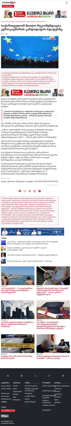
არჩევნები (28, 393)
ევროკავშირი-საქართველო (25, 21)
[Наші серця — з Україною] (8, 2)
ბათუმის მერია (30, 396)
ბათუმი (15, 386)
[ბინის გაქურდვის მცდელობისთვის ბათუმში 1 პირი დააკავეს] (53, 343)
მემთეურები (46, 410)
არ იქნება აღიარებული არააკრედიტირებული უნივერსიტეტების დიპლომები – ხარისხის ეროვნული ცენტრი (51, 325)
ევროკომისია (41, 21)
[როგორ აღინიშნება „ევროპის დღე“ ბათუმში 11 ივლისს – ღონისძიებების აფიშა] (3, 249)
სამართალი (5, 393)
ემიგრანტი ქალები (49, 391)
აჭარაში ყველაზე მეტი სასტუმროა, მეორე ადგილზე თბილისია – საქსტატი (17, 324)
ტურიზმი (57, 402)
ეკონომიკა (58, 394)
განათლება (5, 396)
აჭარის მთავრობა (31, 386)
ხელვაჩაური (17, 391)
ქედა (14, 397)
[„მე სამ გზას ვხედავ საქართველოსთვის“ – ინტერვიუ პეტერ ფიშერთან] (3, 255)
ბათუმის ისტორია (48, 405)
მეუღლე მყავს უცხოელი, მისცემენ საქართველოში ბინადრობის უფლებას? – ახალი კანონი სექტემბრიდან (52, 291)
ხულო (15, 389)
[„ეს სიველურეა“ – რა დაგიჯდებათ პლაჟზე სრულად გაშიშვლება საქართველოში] (17, 276)
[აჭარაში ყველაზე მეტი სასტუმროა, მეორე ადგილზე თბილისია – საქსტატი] (17, 310)
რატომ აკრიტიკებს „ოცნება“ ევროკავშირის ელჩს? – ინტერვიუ (29, 261)
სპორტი (57, 391)
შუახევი (15, 394)
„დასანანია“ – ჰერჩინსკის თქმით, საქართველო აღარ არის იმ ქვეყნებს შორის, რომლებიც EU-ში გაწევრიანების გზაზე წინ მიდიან (32, 243)
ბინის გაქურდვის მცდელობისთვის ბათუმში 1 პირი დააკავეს (53, 357)
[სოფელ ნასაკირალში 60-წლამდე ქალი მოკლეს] (17, 343)
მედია (56, 400)
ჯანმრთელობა (6, 399)
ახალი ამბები (6, 386)
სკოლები (57, 397)
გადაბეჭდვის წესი (52, 185)
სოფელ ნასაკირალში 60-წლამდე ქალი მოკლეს (16, 357)
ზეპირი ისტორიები (49, 386)
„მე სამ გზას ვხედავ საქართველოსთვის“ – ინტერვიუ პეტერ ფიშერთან (32, 255)
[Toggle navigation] (66, 2)
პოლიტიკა (58, 389)
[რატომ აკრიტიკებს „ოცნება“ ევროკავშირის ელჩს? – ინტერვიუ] (3, 261)
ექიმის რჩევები (30, 402)
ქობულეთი (17, 400)
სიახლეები (11, 21)
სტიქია (27, 399)
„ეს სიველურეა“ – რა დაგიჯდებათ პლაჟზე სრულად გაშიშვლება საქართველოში (17, 290)
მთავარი (4, 21)
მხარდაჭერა (8, 6)
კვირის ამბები (6, 389)
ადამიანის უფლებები (62, 386)
